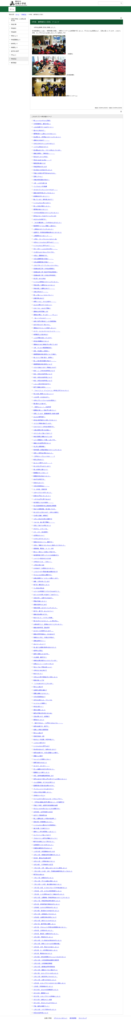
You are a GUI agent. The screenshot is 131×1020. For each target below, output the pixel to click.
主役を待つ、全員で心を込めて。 (43, 598)
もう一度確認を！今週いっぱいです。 (44, 440)
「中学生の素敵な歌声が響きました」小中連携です (48, 802)
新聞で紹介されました (40, 762)
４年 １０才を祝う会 (40, 183)
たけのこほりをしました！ (41, 538)
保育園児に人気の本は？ (40, 334)
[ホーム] (53, 3)
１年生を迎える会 (38, 565)
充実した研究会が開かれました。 (43, 453)
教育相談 (13, 62)
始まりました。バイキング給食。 (43, 617)
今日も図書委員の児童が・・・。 (43, 259)
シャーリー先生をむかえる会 (42, 558)
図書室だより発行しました (41, 772)
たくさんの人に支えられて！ (42, 203)
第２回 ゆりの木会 (39, 278)
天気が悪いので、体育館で (41, 716)
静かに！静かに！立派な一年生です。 (44, 552)
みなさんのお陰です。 (40, 219)
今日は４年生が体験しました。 (42, 792)
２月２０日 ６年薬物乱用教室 (42, 963)
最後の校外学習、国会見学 (41, 627)
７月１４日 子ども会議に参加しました (45, 881)
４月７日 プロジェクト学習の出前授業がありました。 (50, 927)
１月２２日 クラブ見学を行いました (44, 1009)
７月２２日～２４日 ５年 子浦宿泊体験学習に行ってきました (52, 871)
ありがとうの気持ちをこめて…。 (43, 631)
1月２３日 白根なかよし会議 (42, 999)
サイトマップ (83, 1018)
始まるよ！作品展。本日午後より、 (44, 739)
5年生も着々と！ (38, 706)
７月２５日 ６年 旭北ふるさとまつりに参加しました (50, 868)
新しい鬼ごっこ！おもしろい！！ (43, 295)
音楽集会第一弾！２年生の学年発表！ (44, 275)
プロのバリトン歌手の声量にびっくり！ (45, 838)
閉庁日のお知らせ (38, 874)
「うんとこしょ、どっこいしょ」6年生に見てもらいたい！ (51, 390)
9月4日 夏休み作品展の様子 (42, 858)
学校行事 (13, 24)
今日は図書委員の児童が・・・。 (43, 262)
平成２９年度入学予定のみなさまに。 (44, 173)
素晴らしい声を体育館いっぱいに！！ (44, 831)
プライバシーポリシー (60, 1018)
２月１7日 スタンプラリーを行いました (45, 973)
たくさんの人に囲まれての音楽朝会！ (44, 825)
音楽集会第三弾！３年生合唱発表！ (44, 268)
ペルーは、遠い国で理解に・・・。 (44, 522)
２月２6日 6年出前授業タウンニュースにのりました (49, 957)
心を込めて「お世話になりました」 (44, 568)
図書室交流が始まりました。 (42, 476)
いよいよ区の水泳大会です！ (42, 384)
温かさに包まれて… (39, 130)
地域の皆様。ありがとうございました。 (45, 608)
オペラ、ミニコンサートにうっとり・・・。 (46, 331)
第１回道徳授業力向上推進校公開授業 (44, 505)
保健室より (14, 47)
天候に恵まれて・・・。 (40, 291)
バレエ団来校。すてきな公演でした (44, 782)
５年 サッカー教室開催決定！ (42, 347)
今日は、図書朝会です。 (40, 255)
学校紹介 (13, 28)
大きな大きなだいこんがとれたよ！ (44, 143)
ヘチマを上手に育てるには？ (42, 499)
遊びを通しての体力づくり (41, 828)
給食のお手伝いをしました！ (42, 496)
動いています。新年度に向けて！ (43, 199)
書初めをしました (38, 719)
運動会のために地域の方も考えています (45, 344)
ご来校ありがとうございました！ (43, 229)
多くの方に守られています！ (42, 466)
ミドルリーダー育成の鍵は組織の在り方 (45, 571)
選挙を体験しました (39, 710)
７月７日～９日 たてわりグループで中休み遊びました (50, 887)
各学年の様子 (15, 51)
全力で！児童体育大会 (40, 815)
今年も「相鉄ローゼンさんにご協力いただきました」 (49, 545)
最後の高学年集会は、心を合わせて (44, 634)
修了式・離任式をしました (41, 584)
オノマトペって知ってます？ (42, 835)
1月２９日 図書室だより (41, 993)
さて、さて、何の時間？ (40, 532)
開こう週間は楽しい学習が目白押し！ (44, 818)
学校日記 (23, 14)
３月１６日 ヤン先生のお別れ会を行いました (47, 940)
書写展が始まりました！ (40, 209)
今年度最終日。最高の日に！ (42, 124)
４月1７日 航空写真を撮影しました (44, 924)
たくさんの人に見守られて (41, 746)
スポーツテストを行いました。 (42, 492)
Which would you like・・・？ (42, 160)
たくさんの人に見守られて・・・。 (44, 245)
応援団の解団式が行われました (42, 848)
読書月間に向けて (38, 298)
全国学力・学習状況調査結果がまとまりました (47, 232)
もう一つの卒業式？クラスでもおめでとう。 (46, 591)
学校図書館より (15, 39)
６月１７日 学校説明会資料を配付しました (46, 901)
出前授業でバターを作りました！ (43, 845)
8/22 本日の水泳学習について (42, 380)
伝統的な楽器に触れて (40, 690)
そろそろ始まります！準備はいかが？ (44, 367)
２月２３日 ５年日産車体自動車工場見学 (46, 960)
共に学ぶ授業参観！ (39, 446)
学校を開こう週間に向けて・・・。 (44, 288)
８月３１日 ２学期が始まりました (44, 861)
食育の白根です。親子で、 (41, 726)
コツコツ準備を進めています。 (42, 423)
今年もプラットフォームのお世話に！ (44, 400)
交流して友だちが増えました (42, 525)
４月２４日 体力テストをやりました (44, 920)
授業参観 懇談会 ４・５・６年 (43, 548)
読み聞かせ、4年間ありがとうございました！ (47, 137)
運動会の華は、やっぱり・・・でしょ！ (45, 315)
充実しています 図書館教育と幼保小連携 (46, 413)
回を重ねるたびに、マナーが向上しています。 (47, 150)
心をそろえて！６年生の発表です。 (44, 426)
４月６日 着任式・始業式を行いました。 (46, 933)
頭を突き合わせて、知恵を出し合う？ (44, 749)
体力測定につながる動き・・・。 (43, 502)
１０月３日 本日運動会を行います (44, 851)
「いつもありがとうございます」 (43, 683)
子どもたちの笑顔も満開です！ (42, 575)
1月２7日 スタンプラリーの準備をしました (47, 996)
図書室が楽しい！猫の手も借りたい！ (44, 410)
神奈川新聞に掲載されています (42, 436)
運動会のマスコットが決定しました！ (44, 328)
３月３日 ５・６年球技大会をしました (45, 950)
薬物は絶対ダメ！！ (39, 641)
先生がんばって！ (38, 482)
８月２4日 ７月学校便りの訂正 (43, 864)
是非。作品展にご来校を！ (41, 351)
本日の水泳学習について (40, 1013)
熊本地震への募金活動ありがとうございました (47, 450)
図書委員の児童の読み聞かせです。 (44, 785)
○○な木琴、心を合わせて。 (41, 397)
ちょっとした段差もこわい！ (42, 759)
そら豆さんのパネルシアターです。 (44, 252)
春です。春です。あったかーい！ (43, 611)
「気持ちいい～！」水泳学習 (42, 407)
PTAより (13, 55)
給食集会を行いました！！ (41, 196)
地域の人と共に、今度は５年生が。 (44, 637)
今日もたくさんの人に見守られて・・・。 (46, 242)
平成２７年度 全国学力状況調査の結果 (45, 805)
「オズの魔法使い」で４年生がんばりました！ (47, 222)
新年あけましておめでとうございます (44, 216)
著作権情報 (73, 1018)
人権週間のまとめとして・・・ (42, 236)
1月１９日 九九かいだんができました (45, 1003)
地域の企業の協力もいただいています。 (45, 660)
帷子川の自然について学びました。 (44, 841)
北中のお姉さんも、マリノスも (42, 700)
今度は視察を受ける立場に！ (42, 430)
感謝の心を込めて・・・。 (41, 140)
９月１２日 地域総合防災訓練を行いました (46, 855)
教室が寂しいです (38, 680)
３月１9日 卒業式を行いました (43, 937)
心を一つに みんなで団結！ (42, 308)
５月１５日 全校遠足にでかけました (44, 914)
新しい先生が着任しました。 (42, 206)
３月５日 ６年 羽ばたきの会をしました (46, 947)
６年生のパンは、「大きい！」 (42, 561)
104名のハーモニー (39, 795)
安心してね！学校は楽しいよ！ (42, 667)
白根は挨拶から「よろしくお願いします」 (46, 578)
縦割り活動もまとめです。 (41, 654)
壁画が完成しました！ (40, 601)
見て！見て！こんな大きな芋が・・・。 (45, 249)
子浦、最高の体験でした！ (41, 1006)
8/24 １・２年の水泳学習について (44, 370)
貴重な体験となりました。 (41, 693)
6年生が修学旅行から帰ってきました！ (45, 420)
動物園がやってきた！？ (40, 473)
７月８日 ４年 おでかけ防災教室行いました (47, 891)
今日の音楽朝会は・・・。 (41, 486)
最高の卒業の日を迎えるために (42, 713)
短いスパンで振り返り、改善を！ (43, 357)
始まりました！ (38, 673)
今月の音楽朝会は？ (39, 696)
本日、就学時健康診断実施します (43, 775)
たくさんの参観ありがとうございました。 (46, 282)
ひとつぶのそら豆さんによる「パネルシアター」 (48, 799)
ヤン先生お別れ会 (38, 588)
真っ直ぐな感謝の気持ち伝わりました (44, 647)
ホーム (12, 9)
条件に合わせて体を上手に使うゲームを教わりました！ (50, 779)
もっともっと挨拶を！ (40, 703)
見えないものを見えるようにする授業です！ (46, 808)
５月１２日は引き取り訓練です (42, 519)
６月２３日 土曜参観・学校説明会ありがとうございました (51, 897)
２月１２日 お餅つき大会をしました (44, 980)
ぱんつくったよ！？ (39, 644)
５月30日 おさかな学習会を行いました (45, 907)
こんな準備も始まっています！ (42, 338)
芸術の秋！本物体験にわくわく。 (43, 822)
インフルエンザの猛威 (40, 186)
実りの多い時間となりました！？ (43, 394)
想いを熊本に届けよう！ (40, 469)
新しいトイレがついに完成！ (42, 120)
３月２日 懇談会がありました (42, 953)
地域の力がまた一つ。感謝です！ (43, 542)
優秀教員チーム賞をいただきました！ (44, 133)
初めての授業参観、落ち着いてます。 (44, 509)
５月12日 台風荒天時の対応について (44, 917)
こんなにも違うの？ (39, 742)
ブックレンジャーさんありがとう (43, 789)
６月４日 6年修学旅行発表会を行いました (46, 904)
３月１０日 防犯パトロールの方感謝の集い (46, 943)
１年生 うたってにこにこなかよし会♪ (45, 239)
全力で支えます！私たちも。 (42, 324)
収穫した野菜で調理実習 (40, 729)
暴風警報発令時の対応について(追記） (45, 354)
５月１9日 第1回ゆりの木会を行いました (46, 910)
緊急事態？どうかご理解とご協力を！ (44, 226)
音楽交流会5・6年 (38, 736)
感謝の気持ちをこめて (40, 604)
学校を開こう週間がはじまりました (44, 285)
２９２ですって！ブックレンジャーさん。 (46, 265)
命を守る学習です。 (39, 479)
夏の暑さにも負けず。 (40, 403)
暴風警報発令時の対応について (42, 364)
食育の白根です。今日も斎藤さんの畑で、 (46, 752)
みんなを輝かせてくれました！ (42, 305)
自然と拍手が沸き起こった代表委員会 (44, 321)
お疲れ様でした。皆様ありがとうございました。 (48, 624)
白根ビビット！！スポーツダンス (43, 664)
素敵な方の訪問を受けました (42, 443)
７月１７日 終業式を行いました (43, 878)
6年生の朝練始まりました (41, 341)
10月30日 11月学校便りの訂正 (43, 812)
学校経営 (13, 32)
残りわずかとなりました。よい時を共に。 (46, 621)
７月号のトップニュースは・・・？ (44, 456)
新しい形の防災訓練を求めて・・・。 (44, 361)
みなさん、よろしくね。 (40, 529)
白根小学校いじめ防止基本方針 (18, 19)
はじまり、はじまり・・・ (41, 766)
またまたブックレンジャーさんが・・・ (45, 189)
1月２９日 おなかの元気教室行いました (45, 989)
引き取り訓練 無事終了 (40, 515)
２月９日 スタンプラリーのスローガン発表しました (49, 983)
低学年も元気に (38, 650)
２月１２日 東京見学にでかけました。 (45, 976)
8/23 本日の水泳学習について (42, 377)
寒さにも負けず (38, 687)
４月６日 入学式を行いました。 (43, 930)
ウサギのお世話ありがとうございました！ (46, 212)
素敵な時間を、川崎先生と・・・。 (44, 153)
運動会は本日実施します (40, 311)
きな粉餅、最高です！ (40, 657)
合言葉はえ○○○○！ (39, 535)
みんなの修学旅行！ (39, 417)
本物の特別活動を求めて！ (41, 179)
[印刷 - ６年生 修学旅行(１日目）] (121, 17)
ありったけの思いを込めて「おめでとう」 (46, 594)
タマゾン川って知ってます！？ (42, 433)
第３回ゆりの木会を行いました (42, 170)
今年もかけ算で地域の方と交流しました (45, 677)
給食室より (14, 43)
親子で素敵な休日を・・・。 (42, 387)
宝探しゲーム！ (38, 176)
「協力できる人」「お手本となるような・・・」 (48, 723)
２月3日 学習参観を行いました (43, 986)
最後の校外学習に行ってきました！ (44, 193)
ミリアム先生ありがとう (40, 147)
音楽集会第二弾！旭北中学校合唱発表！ (45, 272)
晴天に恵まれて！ (38, 459)
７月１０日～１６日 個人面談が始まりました (47, 884)
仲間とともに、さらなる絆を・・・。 (44, 301)
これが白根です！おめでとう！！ (43, 127)
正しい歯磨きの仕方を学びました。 (44, 769)
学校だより (14, 36)
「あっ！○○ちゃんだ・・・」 (42, 318)
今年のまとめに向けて (40, 670)
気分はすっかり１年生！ (40, 156)
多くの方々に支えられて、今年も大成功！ (46, 512)
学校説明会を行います (40, 166)
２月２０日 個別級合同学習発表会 (44, 966)
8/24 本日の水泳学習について (42, 374)
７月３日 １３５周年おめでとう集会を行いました (48, 894)
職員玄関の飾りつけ (39, 163)
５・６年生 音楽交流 (40, 489)
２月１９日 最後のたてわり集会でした (45, 970)
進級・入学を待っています (41, 581)
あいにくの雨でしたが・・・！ (42, 463)
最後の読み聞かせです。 (40, 614)
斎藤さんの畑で (38, 756)
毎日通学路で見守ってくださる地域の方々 (46, 555)
